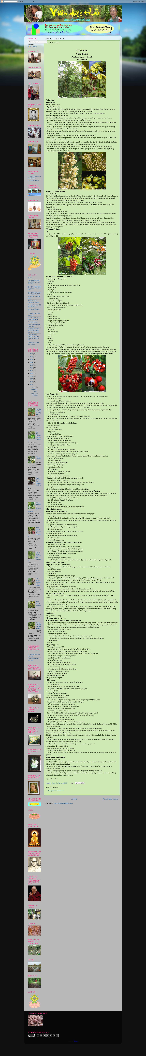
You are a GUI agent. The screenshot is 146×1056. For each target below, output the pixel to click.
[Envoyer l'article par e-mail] (72, 783)
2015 (31, 365)
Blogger (76, 1041)
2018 (31, 373)
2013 (31, 359)
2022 (31, 384)
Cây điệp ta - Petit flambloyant (38, 411)
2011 (31, 354)
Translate (34, 46)
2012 (31, 356)
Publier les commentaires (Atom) (63, 803)
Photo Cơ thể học (33, 322)
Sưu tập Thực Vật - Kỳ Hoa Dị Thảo (34, 305)
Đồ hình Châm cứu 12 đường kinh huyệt (34, 318)
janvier (34, 387)
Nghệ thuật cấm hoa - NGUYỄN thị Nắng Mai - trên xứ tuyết (34, 330)
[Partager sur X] (80, 783)
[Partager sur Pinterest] (83, 783)
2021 (31, 382)
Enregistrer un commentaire (56, 791)
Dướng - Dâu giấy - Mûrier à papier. (38, 625)
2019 (31, 376)
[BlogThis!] (78, 783)
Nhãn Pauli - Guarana (35, 394)
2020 (31, 379)
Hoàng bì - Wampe (34, 390)
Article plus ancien (110, 799)
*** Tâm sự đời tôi (33, 180)
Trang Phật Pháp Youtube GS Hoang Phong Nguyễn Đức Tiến (33, 337)
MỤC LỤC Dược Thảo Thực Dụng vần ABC (34, 293)
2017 (31, 370)
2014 (31, 362)
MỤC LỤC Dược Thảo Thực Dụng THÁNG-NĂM (34, 288)
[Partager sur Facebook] (82, 783)
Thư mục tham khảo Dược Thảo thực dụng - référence (34, 282)
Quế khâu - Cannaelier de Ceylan (38, 582)
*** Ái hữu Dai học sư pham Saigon (34, 177)
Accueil (74, 799)
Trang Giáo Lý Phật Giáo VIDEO (33, 343)
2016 (31, 368)
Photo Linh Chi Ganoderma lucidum (33, 301)
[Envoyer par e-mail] (76, 783)
